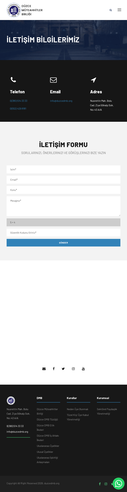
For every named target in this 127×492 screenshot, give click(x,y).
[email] (44, 369)
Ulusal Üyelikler (45, 451)
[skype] (73, 369)
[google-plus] (63, 369)
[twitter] (83, 369)
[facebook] (54, 369)
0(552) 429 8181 (18, 108)
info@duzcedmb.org (61, 100)
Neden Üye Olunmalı (77, 409)
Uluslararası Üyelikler (48, 445)
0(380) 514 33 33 (18, 100)
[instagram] (106, 484)
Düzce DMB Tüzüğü (47, 419)
